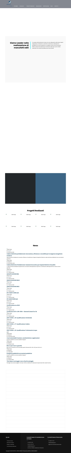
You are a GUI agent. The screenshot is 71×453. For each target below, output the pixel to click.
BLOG (52, 6)
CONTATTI (56, 6)
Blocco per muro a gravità (14, 346)
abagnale (9, 250)
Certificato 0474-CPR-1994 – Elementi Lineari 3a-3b (22, 311)
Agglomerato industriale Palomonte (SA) (54, 444)
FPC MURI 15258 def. (12, 299)
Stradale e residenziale (10, 444)
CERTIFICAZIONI (46, 6)
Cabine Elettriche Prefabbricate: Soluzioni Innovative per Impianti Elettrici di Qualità (31, 265)
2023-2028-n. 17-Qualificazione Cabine (18, 324)
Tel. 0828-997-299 (51, 440)
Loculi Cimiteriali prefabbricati (11, 446)
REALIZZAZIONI (38, 6)
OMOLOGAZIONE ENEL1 (13, 286)
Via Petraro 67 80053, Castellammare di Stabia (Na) (36, 447)
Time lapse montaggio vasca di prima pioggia (20, 361)
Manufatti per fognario (10, 442)
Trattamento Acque (10, 440)
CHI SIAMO (16, 6)
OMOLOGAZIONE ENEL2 (13, 280)
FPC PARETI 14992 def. (13, 293)
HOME (11, 6)
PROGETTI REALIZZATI (30, 6)
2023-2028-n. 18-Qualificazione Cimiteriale (19, 318)
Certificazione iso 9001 (13, 305)
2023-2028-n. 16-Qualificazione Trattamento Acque (22, 330)
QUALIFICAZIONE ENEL (13, 274)
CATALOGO (22, 6)
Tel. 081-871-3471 (30, 442)
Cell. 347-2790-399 (31, 444)
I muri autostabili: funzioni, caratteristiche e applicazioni (23, 338)
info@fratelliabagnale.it (52, 442)
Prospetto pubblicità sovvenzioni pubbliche (19, 353)
